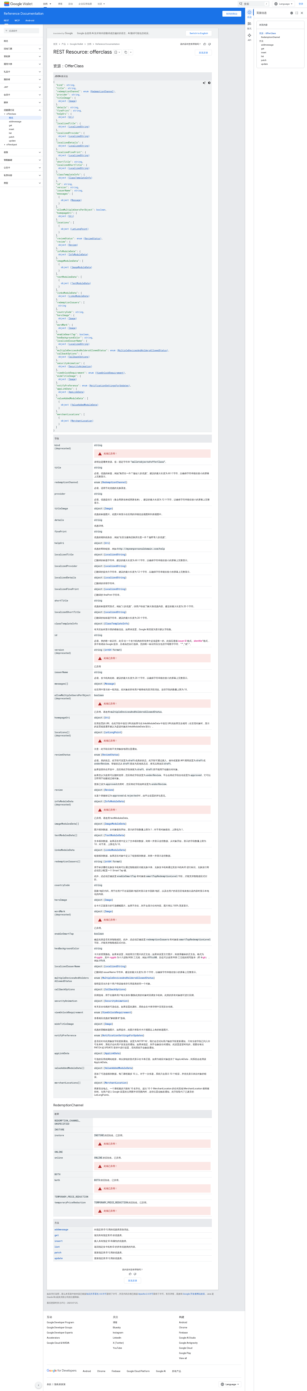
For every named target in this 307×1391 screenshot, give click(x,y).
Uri (71, 116)
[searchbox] (21, 30)
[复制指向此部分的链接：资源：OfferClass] (87, 66)
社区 (100, 3)
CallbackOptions (78, 356)
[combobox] (254, 4)
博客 (60, 3)
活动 (70, 3)
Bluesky (117, 1327)
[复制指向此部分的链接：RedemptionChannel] (86, 1105)
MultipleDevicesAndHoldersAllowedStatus (142, 350)
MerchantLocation (81, 420)
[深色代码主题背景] (209, 82)
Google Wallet (76, 44)
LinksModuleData (78, 296)
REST (6, 20)
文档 (45, 3)
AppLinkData (76, 391)
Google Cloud (185, 1348)
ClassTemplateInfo (80, 177)
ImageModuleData (81, 267)
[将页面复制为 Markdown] (126, 52)
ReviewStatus (92, 238)
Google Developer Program (60, 1322)
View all (183, 1358)
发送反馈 (203, 52)
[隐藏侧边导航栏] (38, 1385)
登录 (301, 4)
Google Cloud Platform (138, 1371)
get (57, 1235)
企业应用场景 (85, 3)
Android (29, 20)
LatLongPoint (79, 228)
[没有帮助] (209, 44)
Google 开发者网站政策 (194, 1294)
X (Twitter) (118, 1343)
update (59, 1258)
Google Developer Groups (59, 1327)
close (302, 13)
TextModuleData (80, 283)
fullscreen (297, 13)
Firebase (183, 1332)
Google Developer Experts (60, 1332)
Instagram (118, 1332)
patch (58, 1252)
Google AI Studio (187, 1337)
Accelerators (53, 1337)
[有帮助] (204, 44)
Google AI (161, 1371)
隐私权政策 (60, 1384)
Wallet (27, 4)
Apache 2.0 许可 (145, 1294)
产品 (64, 44)
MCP (17, 20)
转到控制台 (231, 13)
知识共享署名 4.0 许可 (96, 1294)
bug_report (292, 13)
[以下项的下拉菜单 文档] (51, 4)
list (57, 1246)
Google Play (185, 1353)
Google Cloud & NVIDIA (58, 1343)
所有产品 (176, 1371)
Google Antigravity (188, 1343)
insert (59, 1240)
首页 (55, 44)
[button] (19, 49)
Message (75, 200)
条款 (49, 1384)
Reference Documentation (23, 14)
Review (73, 244)
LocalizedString (78, 126)
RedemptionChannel (102, 91)
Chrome (183, 1327)
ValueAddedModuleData (84, 404)
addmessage (61, 1229)
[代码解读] (204, 82)
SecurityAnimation (80, 366)
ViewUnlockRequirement (109, 372)
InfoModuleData (78, 254)
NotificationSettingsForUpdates (109, 385)
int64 (108, 649)
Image (72, 100)
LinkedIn (117, 1337)
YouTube (117, 1348)
